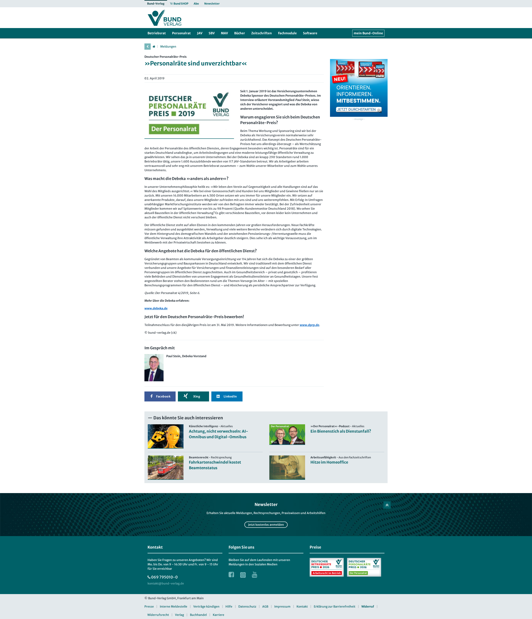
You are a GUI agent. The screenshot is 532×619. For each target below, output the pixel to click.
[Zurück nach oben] (387, 505)
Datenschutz (247, 606)
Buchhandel (198, 615)
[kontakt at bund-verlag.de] (166, 583)
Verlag (179, 615)
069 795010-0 (164, 577)
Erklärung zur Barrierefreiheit (334, 606)
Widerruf (367, 606)
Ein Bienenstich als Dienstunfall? (340, 431)
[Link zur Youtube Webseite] (254, 574)
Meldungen (168, 46)
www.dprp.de (309, 325)
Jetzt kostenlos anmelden (266, 525)
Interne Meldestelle (173, 606)
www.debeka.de (155, 308)
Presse (149, 606)
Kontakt (302, 606)
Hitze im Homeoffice (329, 462)
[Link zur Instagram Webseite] (243, 574)
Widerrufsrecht (158, 615)
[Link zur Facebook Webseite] (231, 574)
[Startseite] (154, 46)
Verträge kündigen (206, 606)
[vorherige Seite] (147, 46)
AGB (265, 606)
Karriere (218, 615)
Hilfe (228, 606)
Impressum (282, 606)
